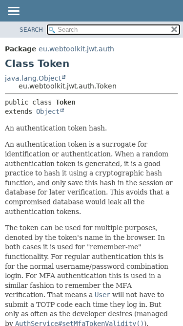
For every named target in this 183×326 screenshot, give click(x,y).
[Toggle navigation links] (13, 12)
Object (48, 111)
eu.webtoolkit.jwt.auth (76, 49)
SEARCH (31, 29)
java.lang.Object (33, 78)
